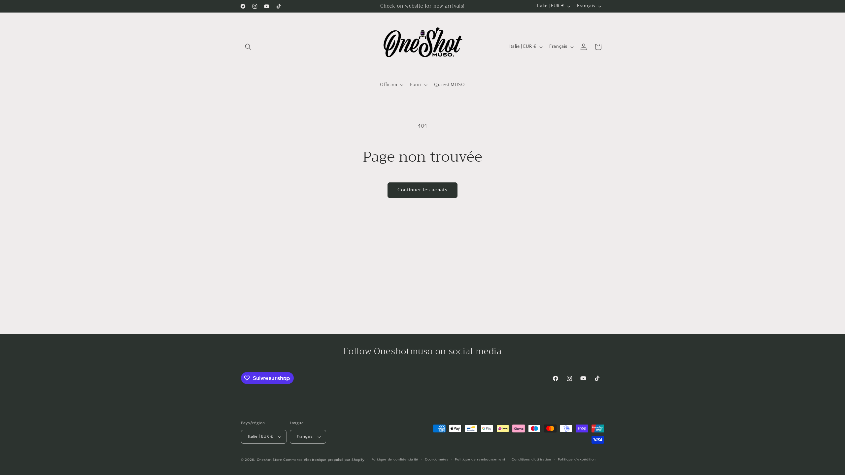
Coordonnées (437, 459)
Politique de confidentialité (395, 459)
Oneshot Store (269, 460)
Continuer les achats (422, 190)
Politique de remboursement (480, 459)
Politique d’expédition (577, 459)
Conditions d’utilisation (531, 459)
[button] (248, 47)
